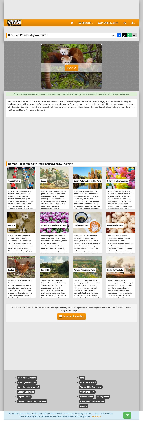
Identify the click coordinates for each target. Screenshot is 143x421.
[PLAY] (71, 89)
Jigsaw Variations (26, 392)
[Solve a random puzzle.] (124, 22)
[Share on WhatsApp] (129, 35)
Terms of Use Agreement (90, 387)
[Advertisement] (71, 9)
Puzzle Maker (109, 23)
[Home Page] (72, 22)
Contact (83, 406)
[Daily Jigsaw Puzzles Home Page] (14, 22)
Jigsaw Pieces (24, 397)
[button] (132, 22)
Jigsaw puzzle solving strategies (32, 401)
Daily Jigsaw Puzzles (27, 378)
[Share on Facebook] (119, 35)
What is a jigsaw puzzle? (28, 387)
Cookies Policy (86, 397)
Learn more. (96, 416)
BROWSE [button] (86, 23)
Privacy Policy (103, 397)
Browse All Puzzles (73, 316)
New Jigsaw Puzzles (27, 382)
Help (82, 378)
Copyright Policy (87, 392)
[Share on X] (124, 35)
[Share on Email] (134, 35)
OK (127, 415)
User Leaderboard (88, 382)
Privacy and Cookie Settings (92, 401)
